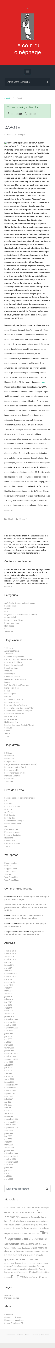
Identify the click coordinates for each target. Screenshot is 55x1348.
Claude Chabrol (15, 1225)
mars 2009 (8, 1045)
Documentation (10, 863)
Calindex (8, 803)
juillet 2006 (8, 1133)
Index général (10, 617)
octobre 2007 (10, 1090)
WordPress (45, 1335)
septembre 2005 (11, 1162)
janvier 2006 (9, 1150)
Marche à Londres (12, 776)
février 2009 (9, 1048)
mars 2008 (8, 1076)
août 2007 (8, 1096)
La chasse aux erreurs (13, 699)
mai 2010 (8, 1005)
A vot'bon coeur (24, 1218)
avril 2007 (8, 1108)
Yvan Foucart (40, 1277)
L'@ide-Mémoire (11, 829)
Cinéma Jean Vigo (32, 1221)
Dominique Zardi (20, 1234)
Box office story (11, 668)
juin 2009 (8, 1036)
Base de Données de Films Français (19, 798)
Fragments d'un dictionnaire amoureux (20, 614)
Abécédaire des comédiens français (19, 603)
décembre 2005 (11, 1153)
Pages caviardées (25, 1272)
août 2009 (8, 1031)
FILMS (10, 519)
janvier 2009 (9, 1051)
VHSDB (7, 846)
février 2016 (9, 956)
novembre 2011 (10, 982)
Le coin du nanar (26, 1259)
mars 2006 (8, 1145)
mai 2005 (8, 1173)
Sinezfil (7, 731)
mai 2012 (8, 979)
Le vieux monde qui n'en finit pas (18, 711)
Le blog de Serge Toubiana (15, 705)
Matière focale (10, 716)
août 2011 (8, 985)
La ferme (44, 1252)
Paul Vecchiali (39, 1272)
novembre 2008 (10, 1053)
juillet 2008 (8, 1065)
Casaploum (9, 756)
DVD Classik (9, 815)
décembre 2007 (11, 1085)
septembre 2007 (11, 1093)
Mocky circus (10, 1272)
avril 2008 (8, 1073)
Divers (7, 609)
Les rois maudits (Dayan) (34, 1269)
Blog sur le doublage (13, 662)
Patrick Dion (9, 778)
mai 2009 (8, 1039)
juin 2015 (8, 962)
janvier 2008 (9, 1082)
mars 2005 (8, 1179)
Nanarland (8, 838)
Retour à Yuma (10, 841)
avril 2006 (8, 1142)
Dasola (7, 682)
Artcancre (8, 654)
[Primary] (27, 72)
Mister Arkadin (10, 719)
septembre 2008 (11, 1059)
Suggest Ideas (10, 869)
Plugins (7, 866)
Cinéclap (8, 809)
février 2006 (9, 1147)
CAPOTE (12, 127)
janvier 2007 (9, 1116)
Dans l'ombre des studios (15, 679)
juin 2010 (8, 1002)
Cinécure (8, 671)
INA (5, 826)
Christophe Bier (17, 1221)
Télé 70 (7, 733)
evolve (8, 1335)
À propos (8, 1295)
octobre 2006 (10, 1125)
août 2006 (8, 1130)
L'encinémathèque (12, 832)
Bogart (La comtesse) (13, 665)
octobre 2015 (10, 959)
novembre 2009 (10, 1022)
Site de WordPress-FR (13, 1323)
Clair (6, 1225)
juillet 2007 (8, 1099)
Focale (7, 691)
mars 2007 (8, 1110)
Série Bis (8, 728)
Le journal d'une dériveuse (15, 773)
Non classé (9, 626)
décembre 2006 (11, 1119)
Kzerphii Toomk (11, 761)
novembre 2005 (10, 1156)
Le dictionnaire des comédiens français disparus (26, 1264)
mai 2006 (8, 1139)
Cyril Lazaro (9, 759)
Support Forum (10, 871)
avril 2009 (8, 1042)
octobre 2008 (10, 1056)
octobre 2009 (10, 1025)
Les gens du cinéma (12, 835)
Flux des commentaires (14, 1320)
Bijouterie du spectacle (14, 656)
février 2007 (9, 1113)
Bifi (5, 801)
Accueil (7, 98)
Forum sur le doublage (13, 821)
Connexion (8, 1314)
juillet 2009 (8, 1033)
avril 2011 (8, 988)
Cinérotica (44, 1221)
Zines (6, 736)
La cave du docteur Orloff (15, 767)
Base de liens (10, 606)
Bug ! (6, 1221)
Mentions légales (11, 1298)
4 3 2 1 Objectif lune (11, 1208)
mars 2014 (8, 968)
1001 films (8, 648)
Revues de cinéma (12, 843)
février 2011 (9, 993)
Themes (7, 874)
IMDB (13, 1248)
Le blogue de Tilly (11, 770)
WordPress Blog (11, 877)
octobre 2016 (10, 954)
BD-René (8, 753)
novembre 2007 (10, 1088)
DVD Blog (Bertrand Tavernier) (16, 685)
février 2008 (9, 1079)
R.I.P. (6, 629)
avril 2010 (8, 1008)
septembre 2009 (11, 1028)
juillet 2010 (8, 999)
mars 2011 (8, 991)
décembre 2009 (11, 1019)
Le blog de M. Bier (12, 702)
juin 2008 (8, 1068)
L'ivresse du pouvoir (31, 1251)
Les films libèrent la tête (14, 714)
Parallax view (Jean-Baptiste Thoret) (19, 725)
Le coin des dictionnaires (18, 1255)
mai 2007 (8, 1105)
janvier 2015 (9, 965)
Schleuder (8, 781)
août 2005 (8, 1165)
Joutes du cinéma (22, 1248)
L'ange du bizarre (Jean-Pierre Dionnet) (20, 764)
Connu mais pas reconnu (34, 1224)
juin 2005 (8, 1170)
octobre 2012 (10, 976)
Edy (29, 1234)
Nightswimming (11, 722)
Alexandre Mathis (11, 651)
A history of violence (20, 1212)
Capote (22, 519)
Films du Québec (11, 688)
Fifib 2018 (35, 1234)
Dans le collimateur (12, 1228)
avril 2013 (8, 971)
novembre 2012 (10, 974)
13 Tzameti (27, 1208)
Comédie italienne (12, 676)
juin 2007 (8, 1102)
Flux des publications (13, 1317)
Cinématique (9, 674)
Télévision (8, 631)
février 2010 (9, 1013)
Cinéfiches (8, 812)
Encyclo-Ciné (9, 818)
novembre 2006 (10, 1122)
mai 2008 (8, 1071)
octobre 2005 (10, 1159)
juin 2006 (8, 1136)
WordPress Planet (11, 880)
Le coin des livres (11, 623)
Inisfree (7, 696)
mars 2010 (8, 1011)
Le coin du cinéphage (27, 49)
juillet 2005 (8, 1168)
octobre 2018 (10, 951)
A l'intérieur (32, 1212)
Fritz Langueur (10, 694)
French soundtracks (12, 824)
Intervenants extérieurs (13, 620)
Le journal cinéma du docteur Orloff (19, 708)
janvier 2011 (9, 996)
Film (27, 519)
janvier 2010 (9, 1016)
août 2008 (8, 1062)
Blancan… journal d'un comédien (18, 659)
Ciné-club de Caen (12, 806)
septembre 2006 (11, 1128)
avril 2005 (8, 1176)
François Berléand (29, 1244)
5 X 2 (21, 1208)
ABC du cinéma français (40, 1208)
